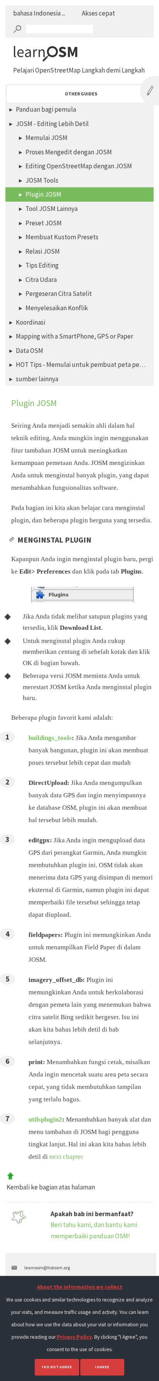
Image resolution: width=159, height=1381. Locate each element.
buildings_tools (50, 737)
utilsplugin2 (45, 1119)
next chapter (66, 1156)
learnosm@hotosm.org (47, 1267)
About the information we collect (79, 1287)
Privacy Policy (74, 1337)
